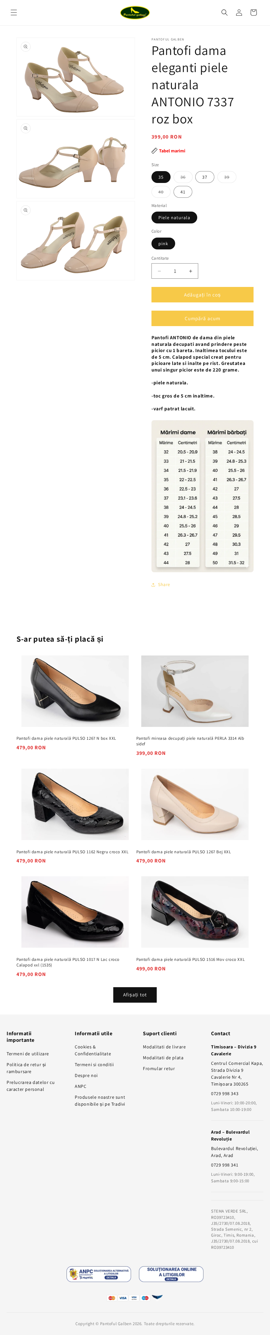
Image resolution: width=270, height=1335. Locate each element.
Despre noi (86, 1075)
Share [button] (164, 584)
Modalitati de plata (163, 1058)
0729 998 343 (224, 1093)
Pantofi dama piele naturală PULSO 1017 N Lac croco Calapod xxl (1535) (68, 962)
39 (230, 178)
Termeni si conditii (94, 1064)
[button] (14, 12)
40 (164, 193)
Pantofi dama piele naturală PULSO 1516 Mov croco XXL (190, 959)
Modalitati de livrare (164, 1047)
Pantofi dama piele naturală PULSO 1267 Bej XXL (183, 852)
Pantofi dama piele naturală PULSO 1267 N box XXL (66, 738)
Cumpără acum (202, 318)
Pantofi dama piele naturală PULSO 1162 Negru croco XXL (72, 852)
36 (186, 178)
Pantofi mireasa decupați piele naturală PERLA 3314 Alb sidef (190, 741)
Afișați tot (135, 994)
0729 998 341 (224, 1165)
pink (163, 243)
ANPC (80, 1086)
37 (204, 177)
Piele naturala (174, 217)
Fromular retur (159, 1068)
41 (182, 192)
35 (161, 177)
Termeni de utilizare (28, 1054)
